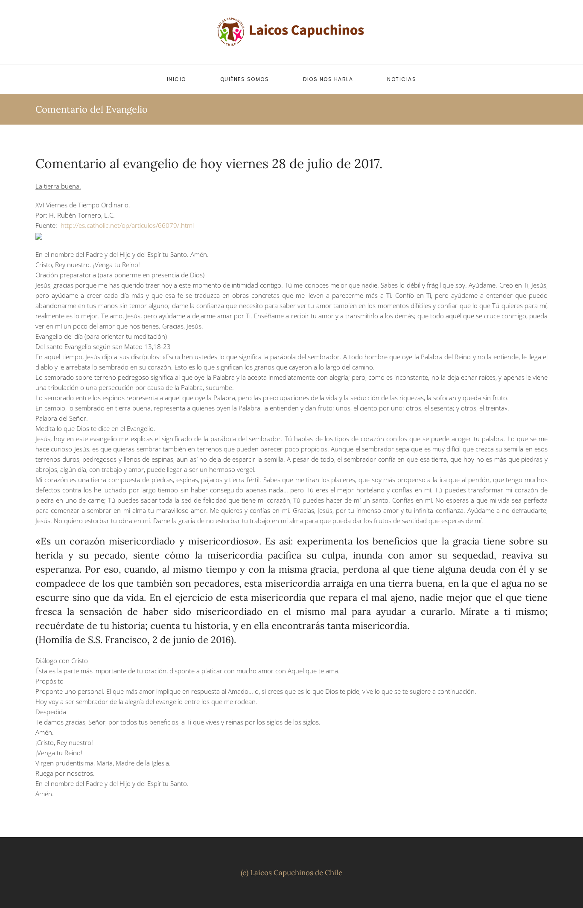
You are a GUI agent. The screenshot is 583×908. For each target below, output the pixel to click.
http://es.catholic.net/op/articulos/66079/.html (127, 225)
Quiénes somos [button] (244, 79)
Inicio (176, 79)
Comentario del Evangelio (91, 109)
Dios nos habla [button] (328, 79)
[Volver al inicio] (291, 32)
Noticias (401, 79)
